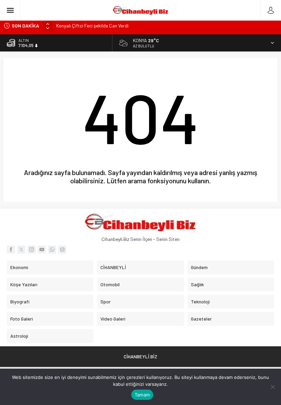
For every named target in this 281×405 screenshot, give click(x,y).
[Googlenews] (62, 249)
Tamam (142, 394)
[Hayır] (272, 386)
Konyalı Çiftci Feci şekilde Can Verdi (92, 25)
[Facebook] (11, 249)
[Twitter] (21, 249)
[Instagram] (31, 249)
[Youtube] (42, 249)
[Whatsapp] (52, 249)
